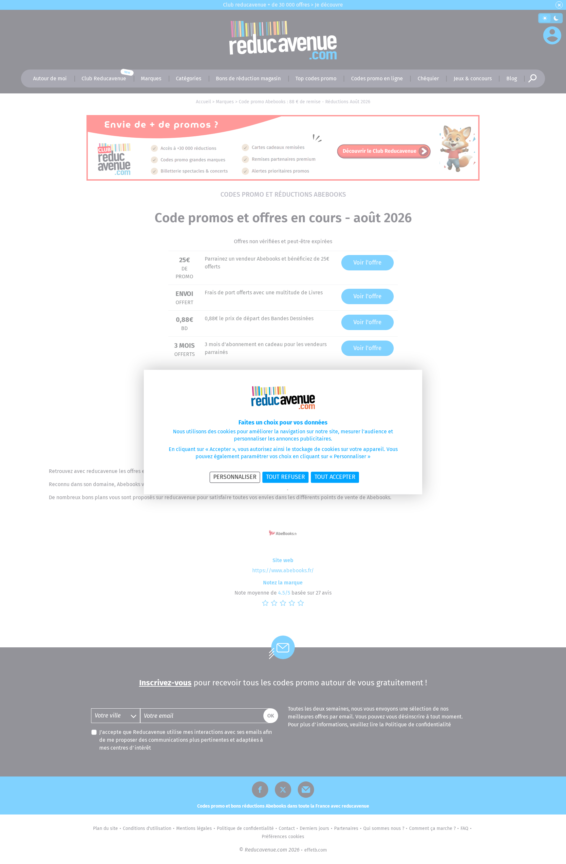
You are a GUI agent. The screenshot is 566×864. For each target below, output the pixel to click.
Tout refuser (285, 477)
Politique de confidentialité (264, 490)
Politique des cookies (306, 490)
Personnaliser (234, 477)
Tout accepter (334, 477)
